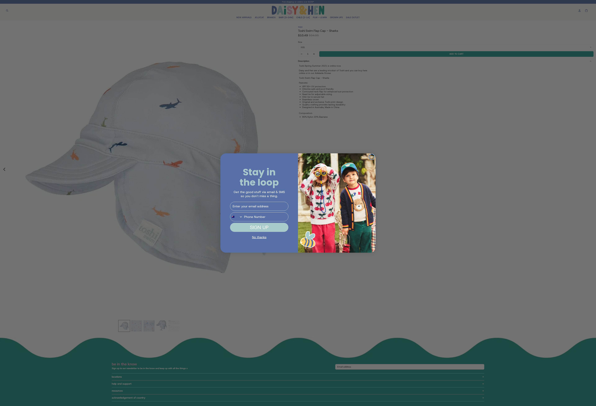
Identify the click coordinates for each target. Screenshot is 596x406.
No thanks (259, 237)
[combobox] (236, 216)
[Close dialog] (371, 157)
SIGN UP (259, 227)
